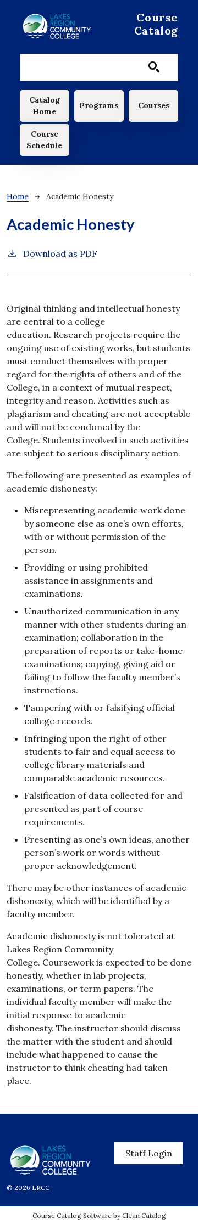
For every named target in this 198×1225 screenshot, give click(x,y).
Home (18, 196)
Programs (98, 105)
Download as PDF (60, 253)
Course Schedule (44, 139)
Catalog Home (44, 105)
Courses (153, 105)
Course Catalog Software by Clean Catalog (99, 1215)
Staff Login (148, 1153)
